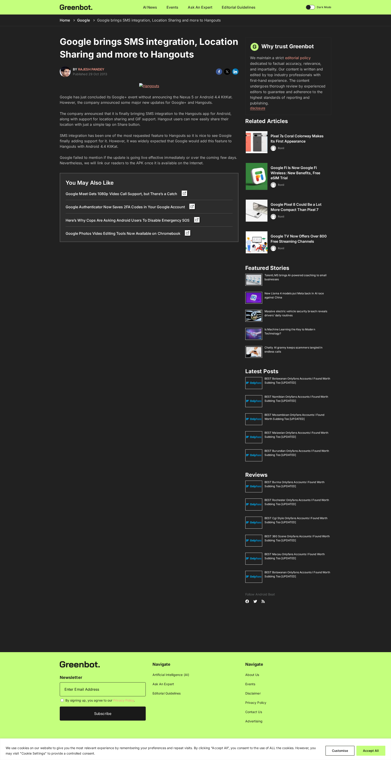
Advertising (253, 721)
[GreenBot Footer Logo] (80, 664)
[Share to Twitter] (227, 71)
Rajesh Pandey (91, 69)
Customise (340, 751)
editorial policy (298, 58)
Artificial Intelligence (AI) (171, 675)
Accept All (371, 751)
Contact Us (253, 712)
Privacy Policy (123, 700)
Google (83, 20)
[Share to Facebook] (219, 71)
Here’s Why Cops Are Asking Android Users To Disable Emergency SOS (128, 220)
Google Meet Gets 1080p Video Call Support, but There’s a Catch (122, 193)
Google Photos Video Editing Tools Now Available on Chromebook (123, 233)
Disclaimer (253, 693)
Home (65, 20)
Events (172, 7)
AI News (150, 7)
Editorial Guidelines (238, 7)
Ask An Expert (200, 7)
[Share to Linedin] (235, 71)
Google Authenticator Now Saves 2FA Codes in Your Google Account (126, 207)
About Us (252, 675)
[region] (195, 749)
